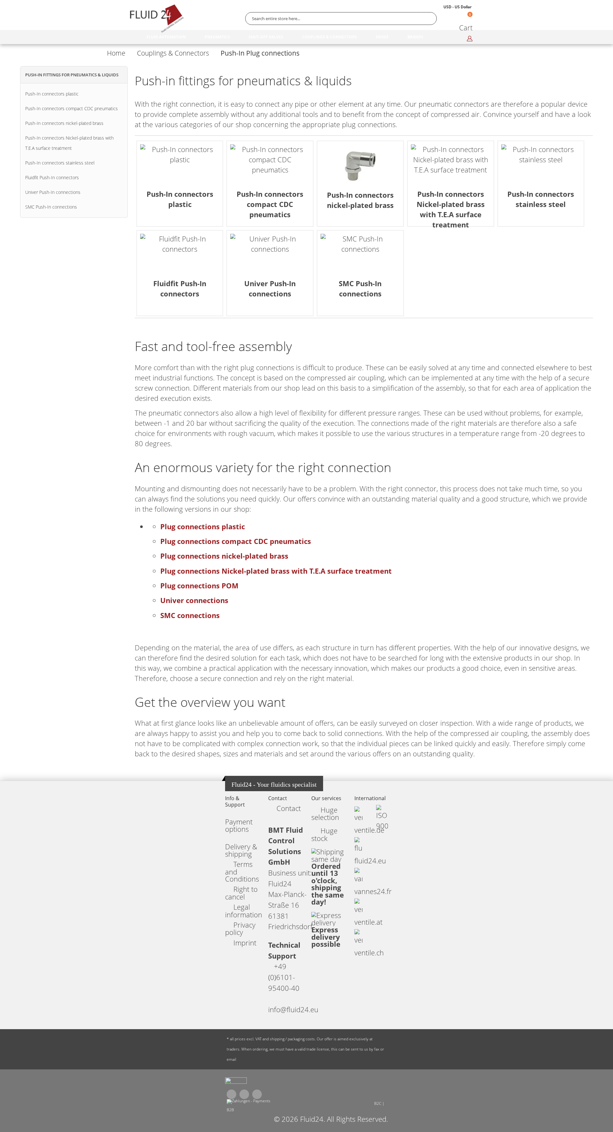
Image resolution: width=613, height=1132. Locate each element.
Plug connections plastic (202, 527)
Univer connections (194, 600)
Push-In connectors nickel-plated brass (64, 123)
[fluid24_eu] (236, 1082)
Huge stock (324, 834)
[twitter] (244, 1094)
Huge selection (325, 813)
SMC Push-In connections (51, 207)
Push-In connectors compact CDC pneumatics (71, 108)
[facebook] (231, 1094)
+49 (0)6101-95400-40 (283, 977)
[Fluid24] (156, 18)
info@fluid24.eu (293, 1009)
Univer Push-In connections (52, 192)
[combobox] (341, 18)
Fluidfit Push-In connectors (52, 177)
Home (116, 53)
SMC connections (190, 615)
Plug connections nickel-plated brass (224, 556)
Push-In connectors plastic (52, 94)
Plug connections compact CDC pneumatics (235, 541)
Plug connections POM (199, 586)
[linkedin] (257, 1094)
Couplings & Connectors (173, 53)
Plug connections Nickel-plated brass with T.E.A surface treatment (276, 571)
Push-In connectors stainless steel (60, 163)
